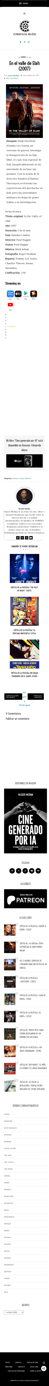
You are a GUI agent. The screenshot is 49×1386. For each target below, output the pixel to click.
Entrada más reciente (12, 696)
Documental (8, 1203)
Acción (6, 1114)
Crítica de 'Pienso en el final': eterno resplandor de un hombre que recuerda (32, 1034)
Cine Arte (7, 1155)
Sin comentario (12, 78)
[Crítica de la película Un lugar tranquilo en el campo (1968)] (24, 654)
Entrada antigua (37, 696)
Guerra (7, 1231)
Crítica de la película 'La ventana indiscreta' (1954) (24, 632)
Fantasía (7, 1224)
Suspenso (7, 1272)
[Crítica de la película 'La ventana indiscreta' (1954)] (24, 611)
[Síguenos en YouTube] (31, 871)
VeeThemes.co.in (35, 1380)
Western (7, 1285)
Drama (21, 478)
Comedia (7, 1176)
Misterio (28, 478)
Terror (7, 1278)
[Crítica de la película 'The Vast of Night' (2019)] (24, 568)
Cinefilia (22, 1380)
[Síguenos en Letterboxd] (38, 871)
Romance (7, 1258)
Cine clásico (9, 1162)
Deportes (7, 1190)
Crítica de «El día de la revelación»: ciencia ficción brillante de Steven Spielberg (32, 1085)
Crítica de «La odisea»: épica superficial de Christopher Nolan (31, 947)
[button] (24, 3)
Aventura (7, 1135)
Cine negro (8, 1169)
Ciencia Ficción (10, 1148)
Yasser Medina (13, 75)
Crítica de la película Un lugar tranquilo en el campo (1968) (24, 675)
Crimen (23, 57)
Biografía (7, 1142)
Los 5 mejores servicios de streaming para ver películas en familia (33, 964)
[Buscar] (24, 13)
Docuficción (8, 1196)
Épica (6, 1292)
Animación (8, 1121)
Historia (7, 1237)
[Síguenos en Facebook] (12, 871)
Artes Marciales (10, 1128)
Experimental (9, 1217)
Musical (7, 1251)
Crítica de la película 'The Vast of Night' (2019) (24, 589)
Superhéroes (9, 1265)
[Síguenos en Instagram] (25, 871)
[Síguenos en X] (18, 871)
